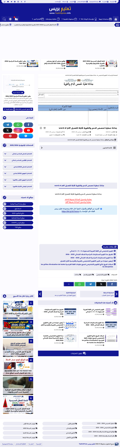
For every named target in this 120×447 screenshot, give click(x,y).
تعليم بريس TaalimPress (87, 444)
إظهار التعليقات (76, 353)
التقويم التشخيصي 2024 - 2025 (105, 427)
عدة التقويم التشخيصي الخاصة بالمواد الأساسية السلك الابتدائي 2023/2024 (53, 338)
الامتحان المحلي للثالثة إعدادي (23, 167)
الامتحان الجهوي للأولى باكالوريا (22, 180)
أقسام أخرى (37, 19)
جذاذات (77, 274)
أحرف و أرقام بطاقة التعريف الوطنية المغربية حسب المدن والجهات (18, 391)
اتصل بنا (104, 1)
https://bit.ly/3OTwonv (70, 211)
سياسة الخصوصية (94, 1)
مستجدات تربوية (104, 19)
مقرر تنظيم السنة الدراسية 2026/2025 (18, 96)
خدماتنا (64, 1)
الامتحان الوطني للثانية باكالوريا (22, 186)
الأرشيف (72, 1)
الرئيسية (112, 1)
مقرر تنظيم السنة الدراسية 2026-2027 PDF (18, 315)
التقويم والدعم (88, 274)
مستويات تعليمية (68, 19)
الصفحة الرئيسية (113, 75)
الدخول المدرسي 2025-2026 (22, 109)
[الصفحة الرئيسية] (116, 19)
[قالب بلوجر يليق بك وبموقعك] (117, 444)
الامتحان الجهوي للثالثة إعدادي (22, 173)
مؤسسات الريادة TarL (87, 19)
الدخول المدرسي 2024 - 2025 (106, 423)
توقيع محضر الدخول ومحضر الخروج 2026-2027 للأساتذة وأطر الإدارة (54, 63)
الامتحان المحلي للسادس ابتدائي (22, 154)
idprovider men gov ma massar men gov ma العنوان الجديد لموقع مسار (18, 372)
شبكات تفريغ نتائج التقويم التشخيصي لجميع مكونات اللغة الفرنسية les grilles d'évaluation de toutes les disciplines (77, 265)
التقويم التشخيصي (102, 75)
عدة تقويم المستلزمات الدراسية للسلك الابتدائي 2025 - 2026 (92, 258)
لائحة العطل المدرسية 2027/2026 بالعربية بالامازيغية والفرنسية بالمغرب (50, 25)
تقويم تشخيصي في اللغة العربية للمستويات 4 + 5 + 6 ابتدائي (91, 251)
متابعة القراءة (9, 109)
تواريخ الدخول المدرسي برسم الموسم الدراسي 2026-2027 (18, 353)
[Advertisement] (60, 43)
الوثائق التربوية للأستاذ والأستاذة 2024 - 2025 (101, 432)
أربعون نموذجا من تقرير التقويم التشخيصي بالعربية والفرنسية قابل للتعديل (86, 261)
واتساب (57, 1)
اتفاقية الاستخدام (82, 1)
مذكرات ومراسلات (51, 19)
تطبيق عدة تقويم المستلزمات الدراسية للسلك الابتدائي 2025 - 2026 (89, 254)
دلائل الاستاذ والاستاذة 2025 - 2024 (104, 436)
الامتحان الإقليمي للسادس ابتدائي (22, 160)
